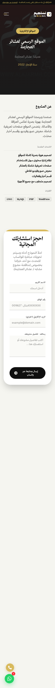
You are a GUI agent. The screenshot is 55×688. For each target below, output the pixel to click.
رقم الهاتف (41, 299)
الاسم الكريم (40, 282)
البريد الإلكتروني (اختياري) (35, 316)
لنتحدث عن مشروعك (9, 2)
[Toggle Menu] (6, 14)
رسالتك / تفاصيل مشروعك (35, 334)
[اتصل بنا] (10, 667)
